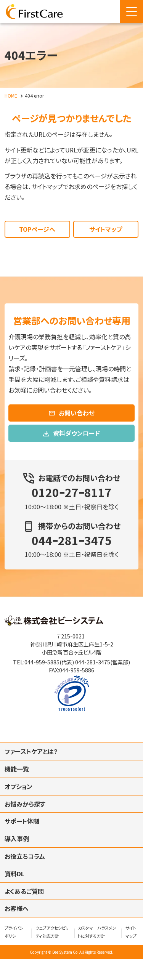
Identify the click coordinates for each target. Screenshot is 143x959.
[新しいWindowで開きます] (54, 623)
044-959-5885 (41, 662)
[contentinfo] (71, 778)
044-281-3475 (92, 662)
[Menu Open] (131, 11)
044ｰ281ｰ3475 (72, 540)
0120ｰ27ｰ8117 (72, 492)
